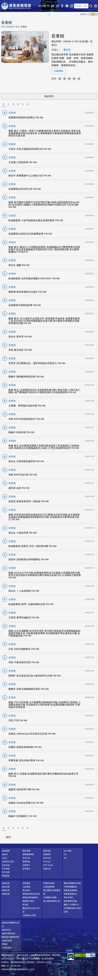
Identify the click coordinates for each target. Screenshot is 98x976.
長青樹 (24, 27)
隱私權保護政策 (8, 955)
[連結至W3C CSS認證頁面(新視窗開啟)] (91, 955)
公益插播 (26, 887)
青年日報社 (68, 897)
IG (71, 6)
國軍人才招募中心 (71, 905)
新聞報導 (47, 854)
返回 (8, 837)
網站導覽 (42, 6)
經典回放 (57, 6)
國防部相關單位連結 (72, 883)
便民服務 (26, 883)
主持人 (5, 858)
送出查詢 (90, 6)
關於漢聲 (26, 851)
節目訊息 (47, 858)
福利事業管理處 (70, 901)
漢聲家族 (26, 862)
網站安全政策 (22, 955)
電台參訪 (26, 890)
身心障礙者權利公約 (51, 901)
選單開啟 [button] (95, 6)
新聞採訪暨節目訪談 (31, 894)
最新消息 (47, 851)
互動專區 (58, 71)
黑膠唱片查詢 (28, 901)
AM (65, 858)
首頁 (3, 27)
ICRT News (48, 865)
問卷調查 (6, 876)
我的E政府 (6, 930)
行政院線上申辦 (29, 915)
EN (48, 6)
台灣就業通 (6, 948)
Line (67, 6)
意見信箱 (6, 865)
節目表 (5, 854)
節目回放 (6, 887)
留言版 (25, 905)
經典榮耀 (6, 851)
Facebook (62, 6)
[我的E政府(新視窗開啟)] (71, 956)
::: (49, 14)
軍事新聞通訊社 (70, 894)
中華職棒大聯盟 (50, 897)
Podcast (46, 862)
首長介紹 (26, 858)
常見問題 (6, 869)
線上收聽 (52, 6)
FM (65, 854)
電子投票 (6, 872)
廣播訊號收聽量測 (30, 897)
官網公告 (47, 869)
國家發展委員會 (8, 933)
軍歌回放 (6, 890)
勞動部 (5, 944)
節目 (17, 27)
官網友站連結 (49, 883)
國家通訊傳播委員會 (10, 937)
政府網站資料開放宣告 (40, 955)
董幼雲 (67, 49)
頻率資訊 (26, 869)
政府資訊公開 (7, 862)
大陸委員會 (6, 941)
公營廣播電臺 (49, 887)
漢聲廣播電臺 (16, 6)
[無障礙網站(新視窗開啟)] (79, 955)
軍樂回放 (6, 894)
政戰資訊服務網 (70, 890)
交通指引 (26, 865)
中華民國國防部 (70, 887)
